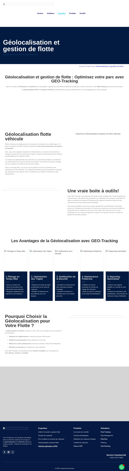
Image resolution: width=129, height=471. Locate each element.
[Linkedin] (8, 452)
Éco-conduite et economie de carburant (51, 439)
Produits (72, 13)
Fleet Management (107, 435)
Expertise (61, 13)
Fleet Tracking (106, 432)
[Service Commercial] (116, 450)
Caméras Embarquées (80, 435)
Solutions (105, 428)
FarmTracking (105, 446)
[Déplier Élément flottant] (121, 467)
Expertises (90, 66)
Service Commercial (116, 455)
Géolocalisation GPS (47, 446)
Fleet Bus (104, 439)
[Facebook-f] (4, 452)
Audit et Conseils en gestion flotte (49, 432)
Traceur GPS (77, 446)
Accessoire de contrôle (81, 432)
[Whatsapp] (12, 452)
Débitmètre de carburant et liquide (84, 439)
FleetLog (103, 442)
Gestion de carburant (45, 435)
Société (82, 13)
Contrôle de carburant (80, 442)
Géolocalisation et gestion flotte (48, 442)
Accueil (82, 66)
